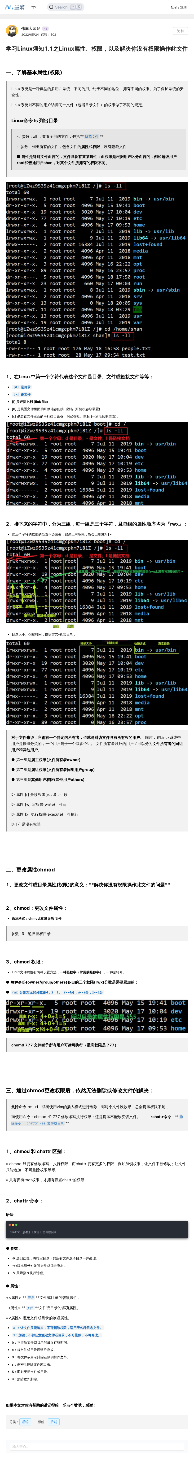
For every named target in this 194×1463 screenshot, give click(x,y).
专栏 (35, 6)
